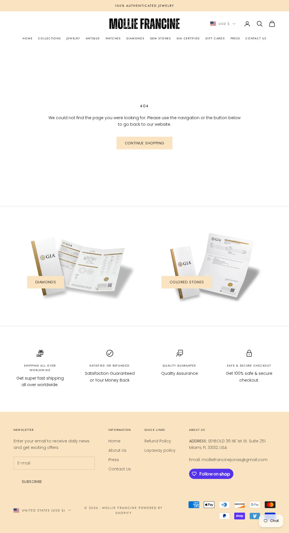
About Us (117, 450)
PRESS (235, 38)
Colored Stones (187, 282)
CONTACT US (256, 38)
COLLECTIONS (49, 38)
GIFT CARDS (215, 38)
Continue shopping (145, 143)
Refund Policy (157, 441)
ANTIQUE (93, 38)
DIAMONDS (135, 38)
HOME (27, 38)
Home (114, 441)
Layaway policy (160, 450)
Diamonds (45, 282)
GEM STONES (160, 38)
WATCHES (113, 38)
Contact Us (119, 469)
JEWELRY (73, 38)
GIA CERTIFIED (188, 38)
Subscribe (32, 481)
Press (113, 460)
